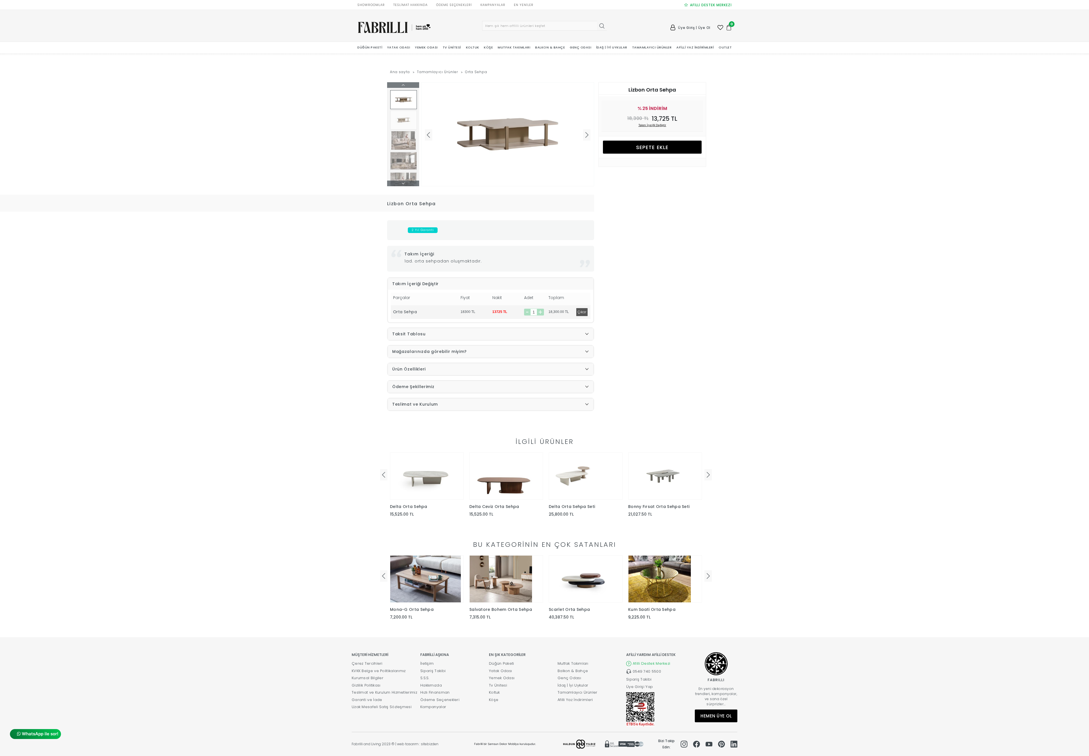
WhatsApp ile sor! (39, 733)
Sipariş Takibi (433, 671)
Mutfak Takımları (573, 663)
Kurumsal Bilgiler (367, 678)
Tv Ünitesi (498, 685)
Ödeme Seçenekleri (439, 699)
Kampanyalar (433, 707)
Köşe (493, 699)
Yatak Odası (500, 671)
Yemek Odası (501, 678)
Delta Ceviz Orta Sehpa (494, 506)
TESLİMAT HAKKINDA (410, 5)
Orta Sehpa (476, 71)
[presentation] (383, 474)
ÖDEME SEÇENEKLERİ (454, 5)
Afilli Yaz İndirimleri (575, 699)
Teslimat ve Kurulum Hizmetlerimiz (384, 692)
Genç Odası (569, 678)
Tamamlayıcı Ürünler (437, 71)
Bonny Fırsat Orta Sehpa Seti (658, 506)
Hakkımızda (431, 685)
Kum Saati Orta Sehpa (652, 609)
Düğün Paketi (501, 663)
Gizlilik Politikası (366, 685)
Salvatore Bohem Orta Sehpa (500, 609)
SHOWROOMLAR (371, 5)
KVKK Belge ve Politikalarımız (379, 671)
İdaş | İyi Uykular (573, 685)
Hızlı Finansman (435, 692)
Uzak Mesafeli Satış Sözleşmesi (381, 707)
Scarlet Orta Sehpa (569, 609)
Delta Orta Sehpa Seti (572, 506)
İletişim (427, 663)
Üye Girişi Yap (639, 686)
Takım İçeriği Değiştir (652, 125)
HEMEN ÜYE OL (716, 716)
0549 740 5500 (647, 671)
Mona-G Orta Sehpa (412, 609)
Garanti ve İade (367, 699)
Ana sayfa (400, 71)
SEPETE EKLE (652, 147)
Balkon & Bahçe (573, 671)
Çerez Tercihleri (367, 663)
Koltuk (494, 692)
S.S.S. (424, 678)
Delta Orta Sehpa (408, 506)
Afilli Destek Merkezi (651, 663)
